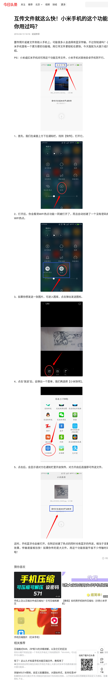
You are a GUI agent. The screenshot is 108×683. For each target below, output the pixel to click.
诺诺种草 (36, 34)
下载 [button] (101, 669)
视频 (47, 4)
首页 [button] (102, 652)
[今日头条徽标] (10, 4)
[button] (23, 4)
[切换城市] (41, 4)
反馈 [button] (102, 662)
